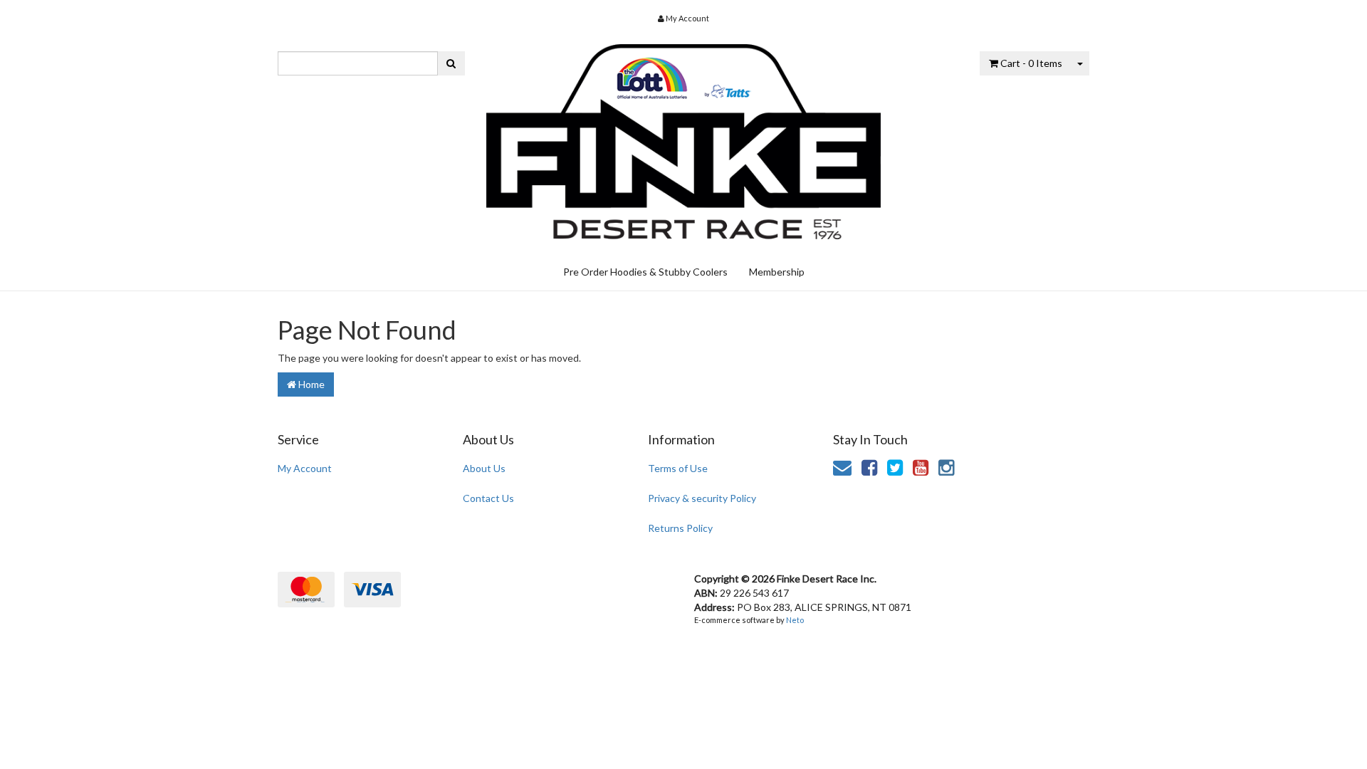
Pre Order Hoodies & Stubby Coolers (645, 272)
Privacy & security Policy (702, 498)
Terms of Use (678, 468)
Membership (777, 272)
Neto (795, 619)
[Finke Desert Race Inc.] (683, 136)
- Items (1031, 63)
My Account (305, 468)
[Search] (451, 63)
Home (310, 384)
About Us (484, 468)
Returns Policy (680, 528)
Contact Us (488, 498)
